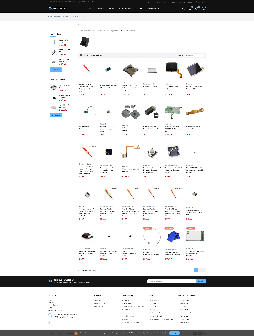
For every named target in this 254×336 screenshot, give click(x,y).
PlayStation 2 (184, 319)
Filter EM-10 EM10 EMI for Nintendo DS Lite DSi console (194, 170)
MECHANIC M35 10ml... (65, 51)
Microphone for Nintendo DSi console (151, 253)
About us (101, 9)
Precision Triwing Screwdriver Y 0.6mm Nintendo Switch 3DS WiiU (107, 212)
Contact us (52, 295)
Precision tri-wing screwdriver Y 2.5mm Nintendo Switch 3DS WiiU (86, 88)
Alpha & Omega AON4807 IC (64, 96)
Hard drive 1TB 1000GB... (64, 106)
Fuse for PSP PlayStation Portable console (129, 253)
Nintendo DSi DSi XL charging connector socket (107, 129)
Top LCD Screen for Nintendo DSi (171, 88)
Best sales (99, 306)
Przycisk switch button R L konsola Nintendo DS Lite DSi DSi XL (152, 170)
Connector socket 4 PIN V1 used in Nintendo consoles (108, 170)
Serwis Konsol (157, 316)
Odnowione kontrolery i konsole (163, 319)
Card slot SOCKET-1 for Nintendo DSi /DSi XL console (130, 88)
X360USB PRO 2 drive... (64, 87)
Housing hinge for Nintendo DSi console (151, 128)
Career (141, 9)
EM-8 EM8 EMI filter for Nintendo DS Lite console (108, 253)
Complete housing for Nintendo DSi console (172, 253)
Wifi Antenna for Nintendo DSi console (86, 128)
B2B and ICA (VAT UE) (126, 9)
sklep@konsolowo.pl (55, 310)
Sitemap (154, 303)
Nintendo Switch (185, 313)
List (84, 55)
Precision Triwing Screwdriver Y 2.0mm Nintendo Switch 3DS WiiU (172, 212)
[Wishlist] (196, 8)
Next (204, 270)
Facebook (49, 323)
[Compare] (190, 8)
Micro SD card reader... (64, 60)
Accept (174, 333)
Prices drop (99, 300)
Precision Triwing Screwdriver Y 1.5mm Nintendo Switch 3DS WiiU (150, 212)
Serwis (126, 319)
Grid (81, 55)
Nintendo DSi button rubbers (129, 129)
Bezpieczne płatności (131, 313)
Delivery (111, 9)
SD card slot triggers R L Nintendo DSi (130, 170)
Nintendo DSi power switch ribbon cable (193, 128)
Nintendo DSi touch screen (150, 88)
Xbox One (183, 306)
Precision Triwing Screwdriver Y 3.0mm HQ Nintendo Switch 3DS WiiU (130, 212)
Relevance (194, 55)
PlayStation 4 (184, 300)
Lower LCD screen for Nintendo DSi (194, 88)
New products (100, 303)
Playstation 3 (184, 322)
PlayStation (184, 316)
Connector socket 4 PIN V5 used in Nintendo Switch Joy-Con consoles (87, 212)
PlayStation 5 (184, 303)
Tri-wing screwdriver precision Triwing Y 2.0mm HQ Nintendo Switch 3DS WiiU (86, 170)
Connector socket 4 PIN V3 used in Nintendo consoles (173, 170)
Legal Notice (128, 303)
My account (156, 313)
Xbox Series (184, 310)
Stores (154, 306)
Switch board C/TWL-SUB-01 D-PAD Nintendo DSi (173, 129)
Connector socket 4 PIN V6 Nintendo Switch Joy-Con (195, 212)
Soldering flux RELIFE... (64, 41)
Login (153, 310)
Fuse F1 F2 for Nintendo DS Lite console (108, 86)
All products (56, 69)
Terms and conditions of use (134, 306)
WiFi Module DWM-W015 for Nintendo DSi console (194, 253)
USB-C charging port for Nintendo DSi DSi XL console (87, 253)
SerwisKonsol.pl (153, 9)
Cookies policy (129, 316)
